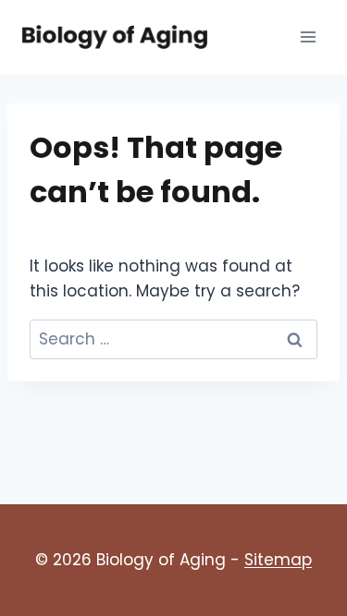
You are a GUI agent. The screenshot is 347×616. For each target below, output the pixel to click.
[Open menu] (308, 36)
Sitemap (278, 560)
